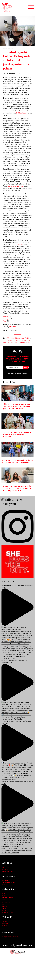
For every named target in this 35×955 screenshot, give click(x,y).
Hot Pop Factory (22, 113)
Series (4, 896)
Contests (5, 885)
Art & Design (6, 902)
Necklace (6, 317)
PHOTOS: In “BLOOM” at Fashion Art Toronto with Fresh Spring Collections (16, 434)
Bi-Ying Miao (19, 338)
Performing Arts (7, 898)
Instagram (5, 926)
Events (4, 906)
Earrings (6, 319)
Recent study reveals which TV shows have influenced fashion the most (17, 461)
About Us (5, 908)
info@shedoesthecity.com (10, 937)
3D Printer (10, 338)
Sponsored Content (8, 882)
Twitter (4, 921)
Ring (4, 321)
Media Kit (5, 880)
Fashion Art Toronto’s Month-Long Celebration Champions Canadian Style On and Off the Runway (16, 406)
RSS (3, 928)
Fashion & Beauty (8, 49)
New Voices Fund (7, 871)
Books (4, 900)
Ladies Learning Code (15, 186)
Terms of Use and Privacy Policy (12, 939)
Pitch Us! (5, 869)
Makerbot (12, 327)
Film (3, 893)
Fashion (27, 338)
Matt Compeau (8, 342)
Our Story (5, 867)
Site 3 (20, 244)
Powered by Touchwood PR (17, 945)
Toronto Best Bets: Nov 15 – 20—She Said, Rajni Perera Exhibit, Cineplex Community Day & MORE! (16, 488)
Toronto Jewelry (24, 342)
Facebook (5, 924)
